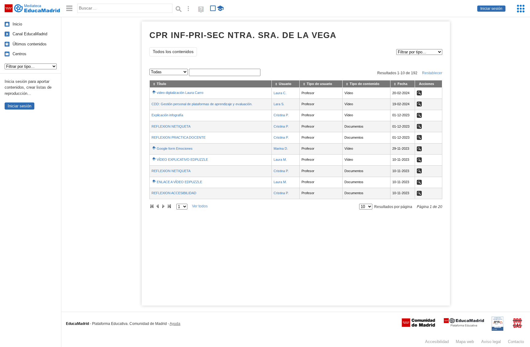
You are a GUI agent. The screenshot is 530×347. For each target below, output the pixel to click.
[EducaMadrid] (464, 325)
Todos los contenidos (173, 51)
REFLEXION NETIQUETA (171, 126)
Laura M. (280, 159)
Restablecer (432, 73)
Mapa (465, 341)
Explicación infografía (167, 115)
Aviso (491, 341)
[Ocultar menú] (69, 8)
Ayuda (175, 324)
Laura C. (280, 93)
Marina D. (281, 148)
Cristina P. (281, 115)
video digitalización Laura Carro (180, 92)
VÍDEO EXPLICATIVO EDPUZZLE (182, 159)
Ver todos (200, 206)
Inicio (17, 24)
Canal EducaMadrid (30, 34)
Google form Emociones (175, 148)
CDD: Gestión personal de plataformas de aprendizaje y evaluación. (202, 104)
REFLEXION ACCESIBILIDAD (174, 193)
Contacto (516, 341)
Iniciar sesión (491, 8)
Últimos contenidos (30, 44)
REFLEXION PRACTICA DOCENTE (178, 137)
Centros (19, 54)
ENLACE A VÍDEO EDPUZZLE (179, 182)
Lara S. (279, 104)
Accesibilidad (437, 341)
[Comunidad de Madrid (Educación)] (418, 325)
